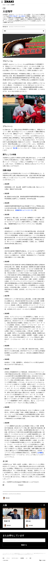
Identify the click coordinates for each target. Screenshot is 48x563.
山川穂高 (40, 452)
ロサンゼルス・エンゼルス (17, 16)
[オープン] (43, 30)
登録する (24, 545)
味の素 (15, 148)
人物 (8, 4)
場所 (30, 558)
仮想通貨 (22, 558)
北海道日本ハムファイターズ (23, 210)
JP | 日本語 (43, 560)
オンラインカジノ (15, 558)
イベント (8, 558)
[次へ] (44, 505)
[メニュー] (2, 1)
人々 (27, 558)
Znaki (4, 4)
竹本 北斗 (8, 498)
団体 (3, 558)
